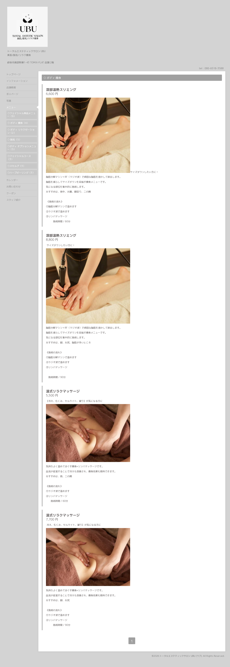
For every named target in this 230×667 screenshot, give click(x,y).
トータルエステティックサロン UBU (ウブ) (181, 655)
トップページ (13, 74)
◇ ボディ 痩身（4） (18, 122)
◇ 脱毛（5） (14, 139)
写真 (8, 100)
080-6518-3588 (214, 68)
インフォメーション (17, 80)
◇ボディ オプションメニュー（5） (21, 148)
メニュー (11, 107)
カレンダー (12, 180)
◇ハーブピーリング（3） (21, 172)
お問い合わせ (13, 186)
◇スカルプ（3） (16, 166)
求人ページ (12, 94)
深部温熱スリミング (61, 89)
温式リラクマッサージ (63, 391)
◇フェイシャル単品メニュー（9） (21, 115)
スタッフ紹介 (13, 199)
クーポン (11, 193)
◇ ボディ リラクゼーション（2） (21, 131)
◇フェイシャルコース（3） (19, 157)
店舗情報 (11, 87)
